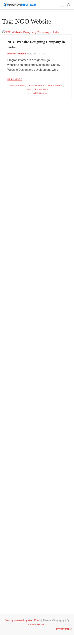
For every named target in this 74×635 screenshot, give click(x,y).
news (28, 89)
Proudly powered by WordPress (23, 620)
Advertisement (17, 85)
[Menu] (61, 5)
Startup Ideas (41, 89)
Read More (14, 79)
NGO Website (40, 93)
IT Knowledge (55, 85)
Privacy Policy (64, 628)
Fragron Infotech (16, 53)
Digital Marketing (36, 85)
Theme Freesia (36, 624)
